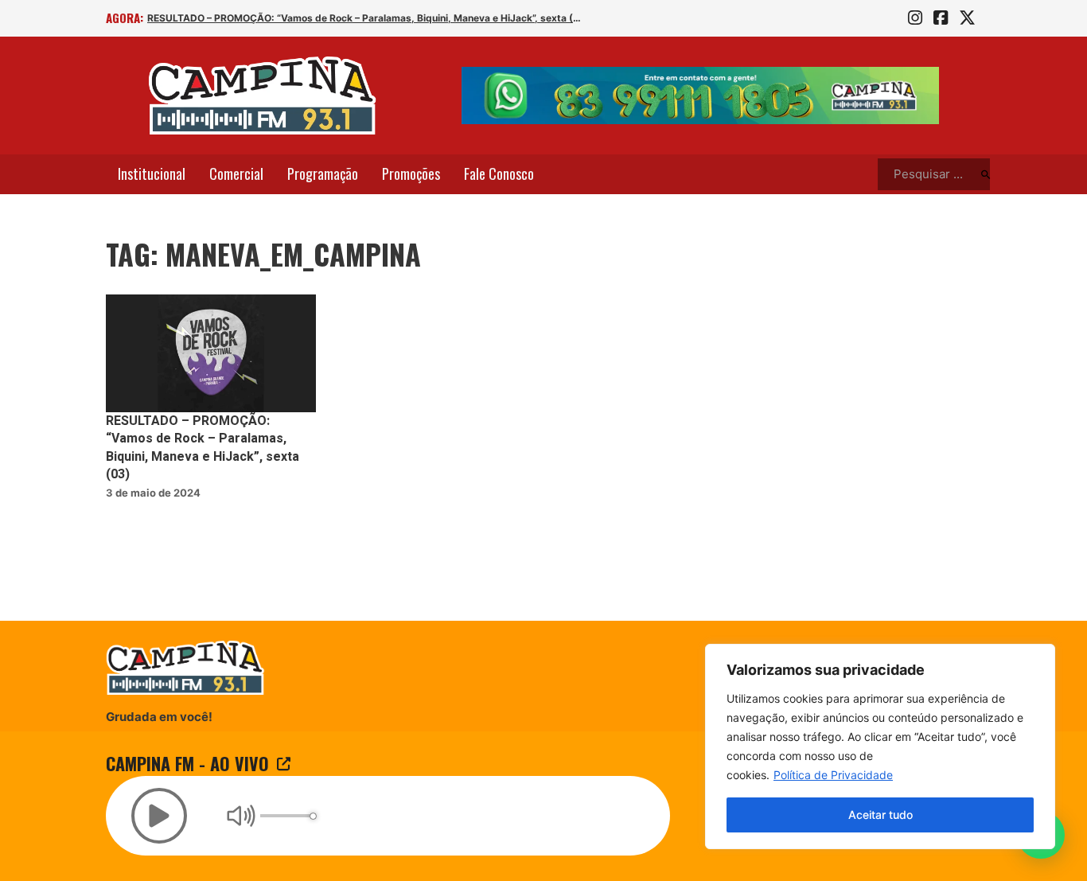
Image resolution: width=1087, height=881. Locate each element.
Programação (322, 173)
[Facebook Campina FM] (940, 18)
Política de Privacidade (833, 775)
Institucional (151, 173)
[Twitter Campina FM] (967, 18)
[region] (880, 746)
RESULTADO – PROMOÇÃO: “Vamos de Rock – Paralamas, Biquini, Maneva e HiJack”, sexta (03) (366, 18)
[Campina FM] (262, 95)
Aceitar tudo (880, 814)
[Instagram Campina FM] (915, 18)
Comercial (236, 173)
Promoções (411, 173)
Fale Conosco (499, 173)
